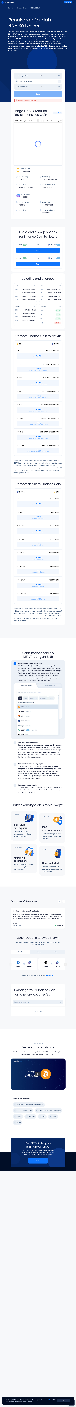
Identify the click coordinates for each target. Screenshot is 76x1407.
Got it (63, 1400)
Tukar (38, 1161)
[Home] (7, 2)
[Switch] (59, 81)
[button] (38, 699)
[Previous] (59, 901)
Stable (39, 952)
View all (48, 975)
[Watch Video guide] (38, 1074)
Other (56, 952)
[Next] (63, 901)
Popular (20, 952)
